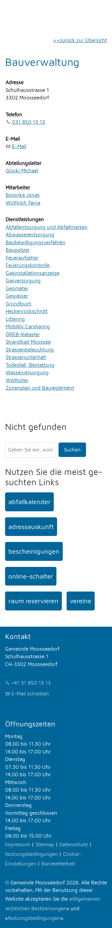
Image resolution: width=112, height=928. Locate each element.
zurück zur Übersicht (83, 40)
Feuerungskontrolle (28, 265)
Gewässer (17, 296)
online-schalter (30, 576)
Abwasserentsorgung (30, 235)
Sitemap (45, 844)
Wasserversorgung (27, 373)
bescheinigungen (33, 551)
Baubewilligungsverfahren (35, 242)
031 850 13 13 (28, 122)
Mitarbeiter (18, 187)
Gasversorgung (23, 281)
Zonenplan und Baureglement (40, 388)
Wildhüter (17, 380)
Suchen (72, 450)
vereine (80, 601)
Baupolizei (17, 250)
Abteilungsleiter (24, 163)
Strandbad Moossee (28, 342)
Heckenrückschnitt (26, 311)
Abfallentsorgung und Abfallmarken (47, 227)
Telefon (14, 114)
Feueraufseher (22, 258)
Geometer (17, 288)
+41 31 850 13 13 (31, 683)
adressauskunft (31, 527)
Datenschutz (73, 844)
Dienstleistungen (25, 219)
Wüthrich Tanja (23, 203)
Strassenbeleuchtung (30, 350)
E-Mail (13, 139)
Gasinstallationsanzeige (32, 273)
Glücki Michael (22, 171)
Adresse (15, 82)
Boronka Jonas (23, 195)
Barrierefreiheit (58, 864)
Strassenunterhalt (26, 357)
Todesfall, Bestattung (30, 365)
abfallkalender (29, 502)
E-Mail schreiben (30, 694)
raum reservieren (33, 601)
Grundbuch (18, 304)
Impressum (17, 844)
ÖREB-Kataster (23, 334)
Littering (15, 319)
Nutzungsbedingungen (31, 854)
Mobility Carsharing (28, 327)
